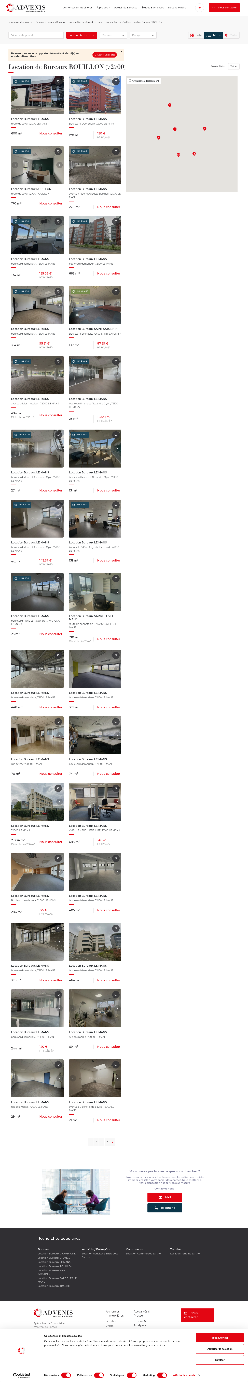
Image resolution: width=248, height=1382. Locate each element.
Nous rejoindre (169, 12)
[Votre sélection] (196, 7)
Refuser (220, 1359)
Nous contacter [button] (210, 16)
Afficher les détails (184, 1375)
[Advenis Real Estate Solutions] (25, 12)
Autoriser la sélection (219, 1348)
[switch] (99, 1375)
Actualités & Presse (111, 12)
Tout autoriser (220, 1337)
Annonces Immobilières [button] (56, 12)
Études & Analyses (140, 12)
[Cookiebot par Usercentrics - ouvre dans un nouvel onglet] (22, 1375)
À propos (90, 12)
